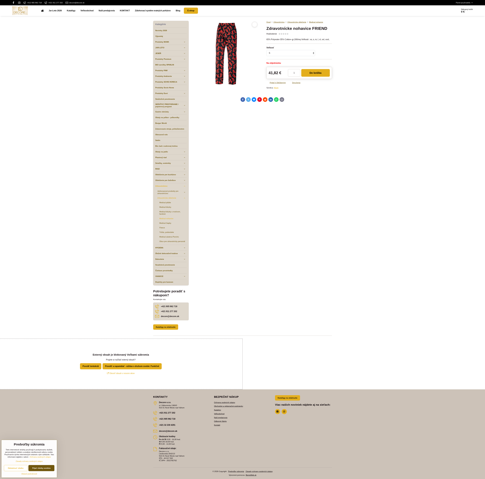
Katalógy (217, 410)
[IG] (19, 2)
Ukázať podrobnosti (29, 474)
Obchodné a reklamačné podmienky (228, 406)
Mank (276, 88)
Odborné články (220, 421)
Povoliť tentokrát (91, 366)
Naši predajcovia (220, 418)
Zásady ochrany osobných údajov (259, 471)
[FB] (14, 2)
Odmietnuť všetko (16, 468)
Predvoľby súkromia (236, 471)
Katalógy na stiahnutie (165, 327)
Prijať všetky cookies (41, 468)
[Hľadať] (450, 10)
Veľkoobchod (219, 414)
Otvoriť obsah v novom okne (122, 373)
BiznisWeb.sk (251, 475)
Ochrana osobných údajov (224, 402)
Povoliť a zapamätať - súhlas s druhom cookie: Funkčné (132, 366)
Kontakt (217, 425)
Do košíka (315, 72)
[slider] (283, 34)
